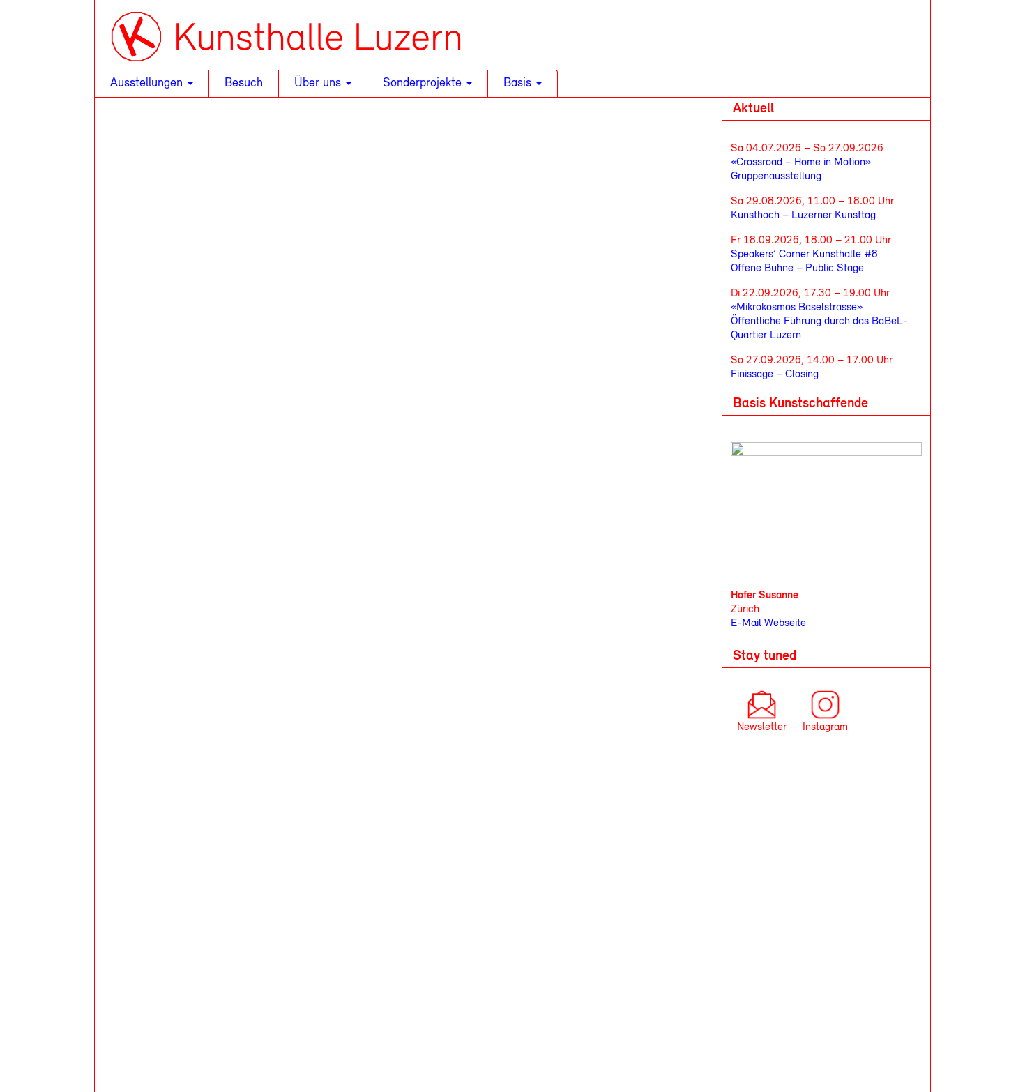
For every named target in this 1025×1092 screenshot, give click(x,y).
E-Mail (746, 623)
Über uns (319, 83)
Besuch (244, 83)
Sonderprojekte (424, 83)
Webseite (783, 623)
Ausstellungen (148, 83)
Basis (519, 83)
